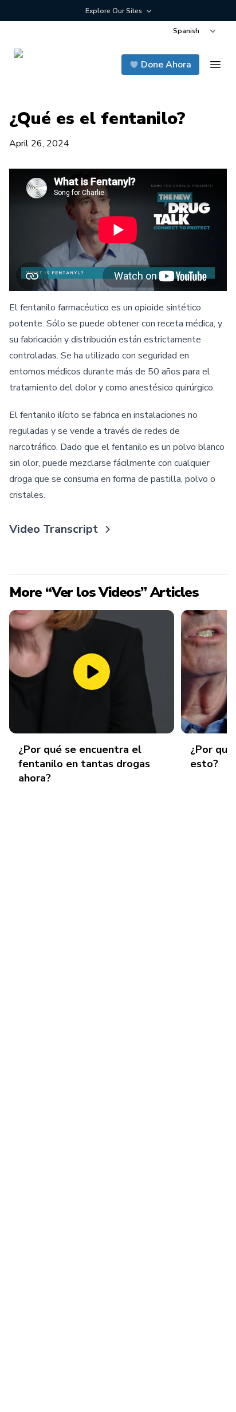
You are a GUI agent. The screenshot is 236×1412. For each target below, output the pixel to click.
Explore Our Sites (113, 10)
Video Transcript (53, 529)
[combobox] (194, 31)
